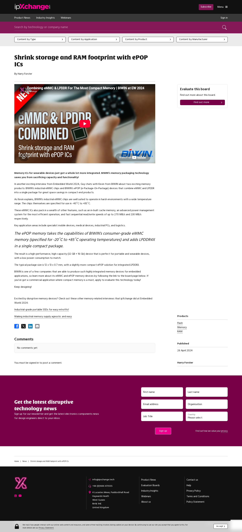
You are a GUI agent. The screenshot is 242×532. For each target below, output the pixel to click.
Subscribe (206, 7)
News (24, 461)
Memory (182, 327)
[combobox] (40, 39)
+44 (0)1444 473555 (102, 486)
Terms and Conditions (198, 496)
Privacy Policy (194, 491)
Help (189, 485)
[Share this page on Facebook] (16, 326)
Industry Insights (45, 18)
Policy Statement (195, 502)
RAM (180, 331)
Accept (219, 526)
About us (146, 502)
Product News (22, 18)
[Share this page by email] (37, 326)
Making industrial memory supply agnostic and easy (43, 316)
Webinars (66, 18)
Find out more (201, 102)
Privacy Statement (46, 528)
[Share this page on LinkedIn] (30, 326)
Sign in (224, 18)
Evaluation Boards (150, 485)
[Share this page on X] (23, 326)
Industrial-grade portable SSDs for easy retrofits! (41, 309)
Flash (180, 323)
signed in (34, 363)
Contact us (192, 480)
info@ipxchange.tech (103, 479)
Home (16, 461)
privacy (224, 430)
